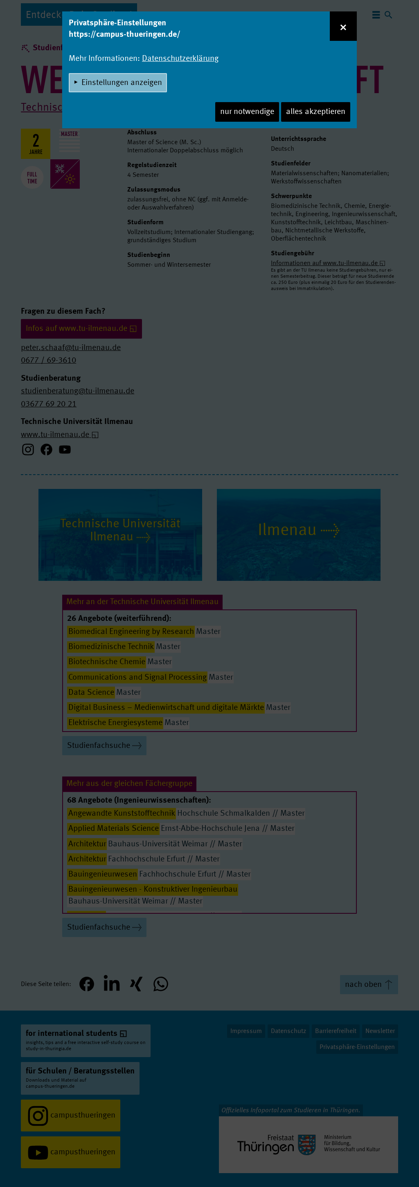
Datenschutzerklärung (180, 59)
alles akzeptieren (315, 112)
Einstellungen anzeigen (121, 83)
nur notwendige (247, 112)
